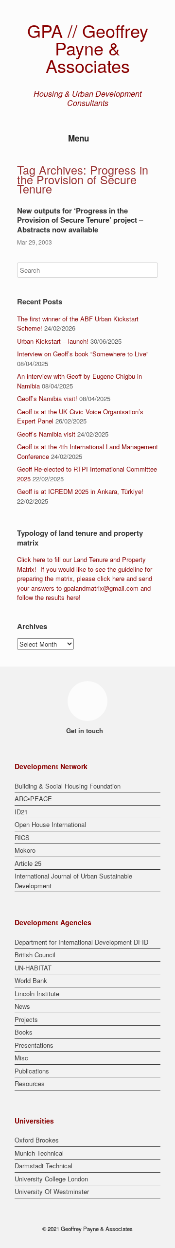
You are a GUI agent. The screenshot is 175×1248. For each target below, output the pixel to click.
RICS (22, 837)
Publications (32, 1070)
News (22, 1006)
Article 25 (28, 863)
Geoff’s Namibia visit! (47, 398)
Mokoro (25, 850)
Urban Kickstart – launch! (52, 341)
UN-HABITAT (33, 967)
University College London (51, 1178)
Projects (26, 1019)
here (39, 559)
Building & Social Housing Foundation (68, 786)
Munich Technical (39, 1153)
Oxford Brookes (37, 1139)
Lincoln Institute (37, 993)
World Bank (31, 980)
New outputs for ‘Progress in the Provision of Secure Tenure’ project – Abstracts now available (80, 220)
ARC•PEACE (33, 798)
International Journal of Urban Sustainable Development (73, 880)
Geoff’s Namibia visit (46, 434)
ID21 (21, 811)
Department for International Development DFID (81, 942)
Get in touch (85, 730)
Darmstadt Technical (43, 1165)
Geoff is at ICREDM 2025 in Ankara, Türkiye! (80, 491)
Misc (21, 1057)
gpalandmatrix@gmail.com (101, 588)
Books (24, 1032)
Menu (78, 138)
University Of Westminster (52, 1191)
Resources (30, 1083)
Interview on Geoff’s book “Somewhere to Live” (82, 353)
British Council (35, 954)
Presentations (34, 1045)
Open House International (50, 824)
